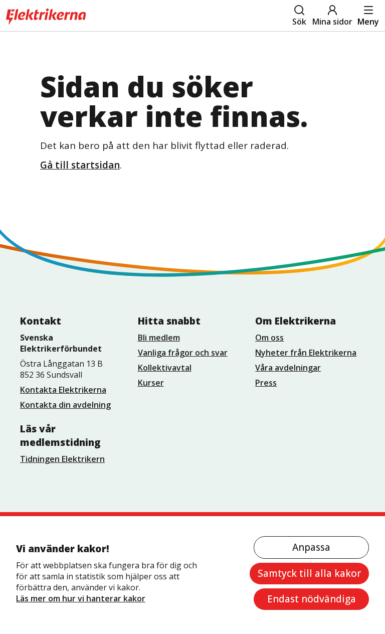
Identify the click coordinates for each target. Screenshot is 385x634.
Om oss (269, 337)
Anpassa (311, 547)
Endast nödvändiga (311, 598)
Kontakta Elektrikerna (63, 389)
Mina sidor (332, 21)
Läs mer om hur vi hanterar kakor (80, 598)
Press (266, 382)
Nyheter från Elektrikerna (305, 352)
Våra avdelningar (288, 367)
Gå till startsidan (80, 165)
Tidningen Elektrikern (62, 458)
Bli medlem (159, 337)
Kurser (151, 382)
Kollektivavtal (164, 367)
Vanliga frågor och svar (183, 352)
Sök (299, 21)
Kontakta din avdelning (65, 404)
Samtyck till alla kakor (309, 573)
